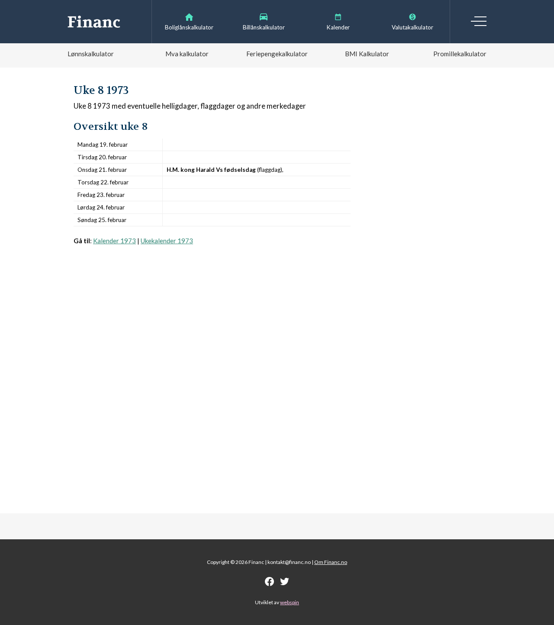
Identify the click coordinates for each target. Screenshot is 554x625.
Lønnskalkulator (91, 54)
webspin (289, 602)
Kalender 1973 (114, 241)
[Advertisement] (212, 331)
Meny (478, 21)
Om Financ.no (330, 562)
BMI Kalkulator (367, 54)
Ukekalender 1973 (167, 241)
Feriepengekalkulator (277, 54)
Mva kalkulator (187, 54)
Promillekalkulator (459, 54)
